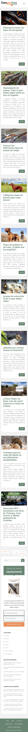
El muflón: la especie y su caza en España (14, 671)
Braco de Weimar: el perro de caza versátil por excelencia (12, 679)
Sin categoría (8, 654)
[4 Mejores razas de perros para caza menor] (14, 185)
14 (14, 553)
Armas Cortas (8, 724)
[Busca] (22, 560)
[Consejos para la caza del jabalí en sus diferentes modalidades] (14, 443)
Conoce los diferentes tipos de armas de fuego (13, 148)
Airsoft (7, 635)
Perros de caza (9, 651)
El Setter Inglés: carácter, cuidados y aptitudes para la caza (13, 663)
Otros (6, 647)
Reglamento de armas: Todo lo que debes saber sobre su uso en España (13, 91)
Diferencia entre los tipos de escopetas (13, 28)
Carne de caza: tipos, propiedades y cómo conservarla (12, 675)
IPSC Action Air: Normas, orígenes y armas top (14, 690)
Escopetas (19, 721)
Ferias (6, 644)
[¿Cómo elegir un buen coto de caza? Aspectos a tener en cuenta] (14, 389)
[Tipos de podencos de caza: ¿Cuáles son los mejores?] (14, 235)
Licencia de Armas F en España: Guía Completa (14, 700)
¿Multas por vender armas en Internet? (13, 349)
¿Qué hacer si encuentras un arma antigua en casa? (13, 695)
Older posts (22, 553)
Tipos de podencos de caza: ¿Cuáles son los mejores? (13, 247)
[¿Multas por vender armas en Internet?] (14, 338)
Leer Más (22, 64)
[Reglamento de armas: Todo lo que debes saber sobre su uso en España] (14, 78)
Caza (6, 641)
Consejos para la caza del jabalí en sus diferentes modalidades (12, 456)
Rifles (13, 721)
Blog (7, 721)
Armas (7, 638)
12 (20, 551)
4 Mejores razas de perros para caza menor (13, 197)
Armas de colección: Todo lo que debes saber (13, 298)
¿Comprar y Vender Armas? (14, 727)
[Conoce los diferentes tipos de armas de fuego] (14, 136)
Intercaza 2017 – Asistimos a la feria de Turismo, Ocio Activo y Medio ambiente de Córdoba (13, 514)
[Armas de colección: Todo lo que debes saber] (14, 286)
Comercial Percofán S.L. (17, 730)
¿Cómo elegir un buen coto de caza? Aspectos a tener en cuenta (13, 402)
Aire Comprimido (19, 724)
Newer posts (6, 551)
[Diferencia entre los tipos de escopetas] (14, 18)
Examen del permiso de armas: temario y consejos (14, 667)
